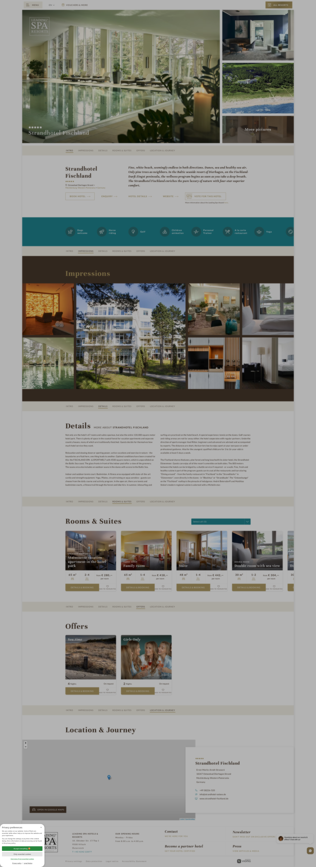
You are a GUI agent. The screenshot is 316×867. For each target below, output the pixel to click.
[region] (22, 837)
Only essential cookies (22, 854)
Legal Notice (28, 863)
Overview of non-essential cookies (22, 859)
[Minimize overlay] (41, 827)
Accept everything (21, 849)
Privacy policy (16, 863)
